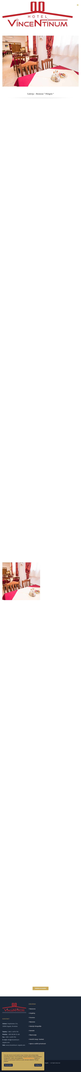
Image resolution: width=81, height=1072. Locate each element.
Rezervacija (33, 1035)
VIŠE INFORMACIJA (29, 1058)
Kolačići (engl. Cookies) (37, 1039)
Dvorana (32, 1017)
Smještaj (32, 1013)
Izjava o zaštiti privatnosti (38, 1043)
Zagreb (46, 1063)
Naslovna (32, 1009)
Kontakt (32, 1030)
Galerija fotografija (35, 1026)
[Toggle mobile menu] (78, 5)
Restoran (32, 1022)
